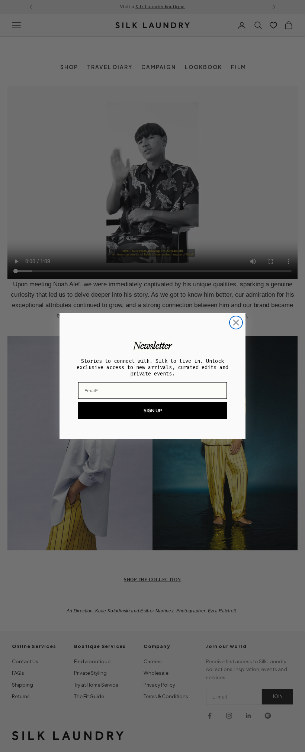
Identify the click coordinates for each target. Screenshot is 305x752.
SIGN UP (153, 410)
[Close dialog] (236, 322)
